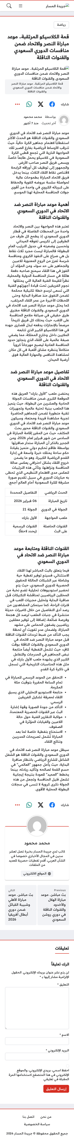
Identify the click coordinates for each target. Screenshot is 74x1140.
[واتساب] (29, 104)
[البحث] (9, 6)
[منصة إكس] (40, 104)
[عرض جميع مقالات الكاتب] (64, 120)
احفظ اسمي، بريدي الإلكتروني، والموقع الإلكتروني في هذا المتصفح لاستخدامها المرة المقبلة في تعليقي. (39, 1074)
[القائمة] (20, 6)
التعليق (63, 984)
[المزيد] (17, 104)
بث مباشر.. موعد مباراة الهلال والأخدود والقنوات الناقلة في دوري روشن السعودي (53, 907)
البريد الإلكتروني (57, 1050)
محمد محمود (33, 117)
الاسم (64, 1035)
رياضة (61, 25)
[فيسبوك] (52, 104)
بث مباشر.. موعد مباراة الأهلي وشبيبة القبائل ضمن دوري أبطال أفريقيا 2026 (20, 907)
